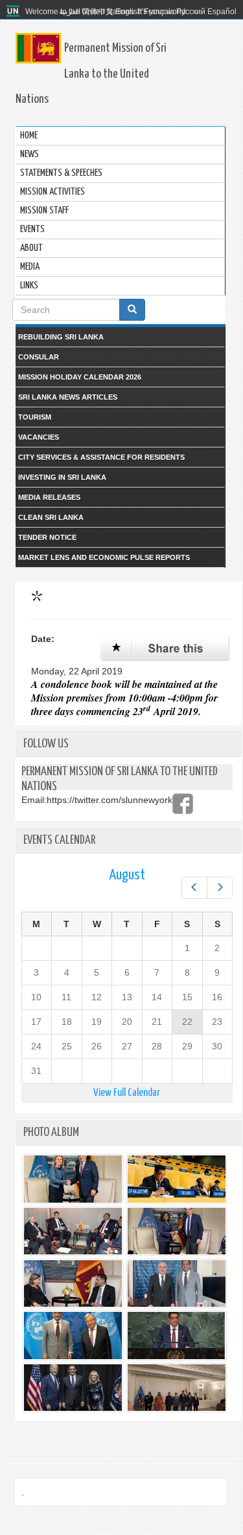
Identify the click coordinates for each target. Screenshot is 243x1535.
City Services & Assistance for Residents (101, 457)
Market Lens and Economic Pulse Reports (104, 557)
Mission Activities (52, 192)
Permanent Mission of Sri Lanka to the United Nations (91, 73)
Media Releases (49, 497)
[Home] (14, 11)
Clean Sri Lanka (51, 517)
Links (29, 285)
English (128, 11)
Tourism (34, 417)
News (29, 154)
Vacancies (38, 437)
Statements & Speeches (61, 173)
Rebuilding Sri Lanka (61, 337)
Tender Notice (47, 537)
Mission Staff (44, 210)
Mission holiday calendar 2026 (79, 377)
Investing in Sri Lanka (62, 477)
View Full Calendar (126, 1093)
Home (29, 135)
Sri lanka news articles (67, 397)
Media (30, 267)
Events (32, 229)
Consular (38, 357)
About (31, 248)
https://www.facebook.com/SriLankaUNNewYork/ (182, 803)
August (127, 875)
